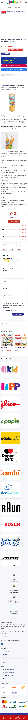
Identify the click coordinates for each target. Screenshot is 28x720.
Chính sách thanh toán (8, 675)
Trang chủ (10, 7)
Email (5, 288)
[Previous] (1, 344)
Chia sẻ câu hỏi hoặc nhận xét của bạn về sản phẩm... (13, 269)
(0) (12, 245)
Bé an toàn (5, 654)
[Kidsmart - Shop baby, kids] (14, 2)
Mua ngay (6, 54)
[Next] (27, 344)
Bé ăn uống (17, 7)
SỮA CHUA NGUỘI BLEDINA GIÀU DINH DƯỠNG (5, 347)
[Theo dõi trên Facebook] (2, 644)
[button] (2, 2)
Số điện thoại (6, 296)
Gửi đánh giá (14, 221)
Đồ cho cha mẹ (6, 663)
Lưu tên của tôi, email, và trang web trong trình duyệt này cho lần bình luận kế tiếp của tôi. (13, 305)
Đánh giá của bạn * (7, 258)
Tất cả (4, 245)
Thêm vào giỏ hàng (15, 50)
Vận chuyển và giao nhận (8, 672)
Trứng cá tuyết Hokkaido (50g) (20, 347)
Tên (4, 281)
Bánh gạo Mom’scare (6, 85)
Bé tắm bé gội (6, 651)
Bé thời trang (5, 660)
